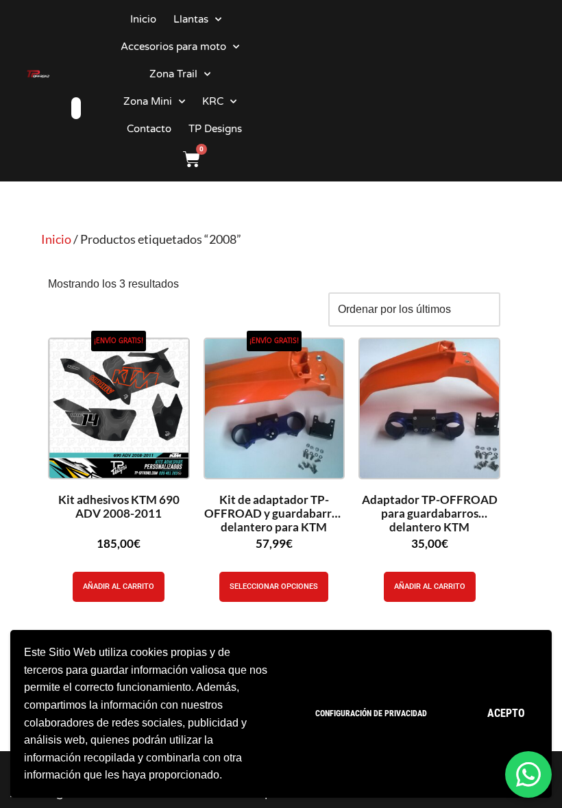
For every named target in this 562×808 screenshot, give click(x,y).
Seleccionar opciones (274, 586)
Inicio (143, 19)
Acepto (506, 713)
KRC (212, 101)
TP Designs (215, 129)
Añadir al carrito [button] (118, 586)
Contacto (149, 129)
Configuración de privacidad (371, 713)
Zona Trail (173, 74)
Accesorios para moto (173, 46)
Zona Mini (147, 101)
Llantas (190, 19)
